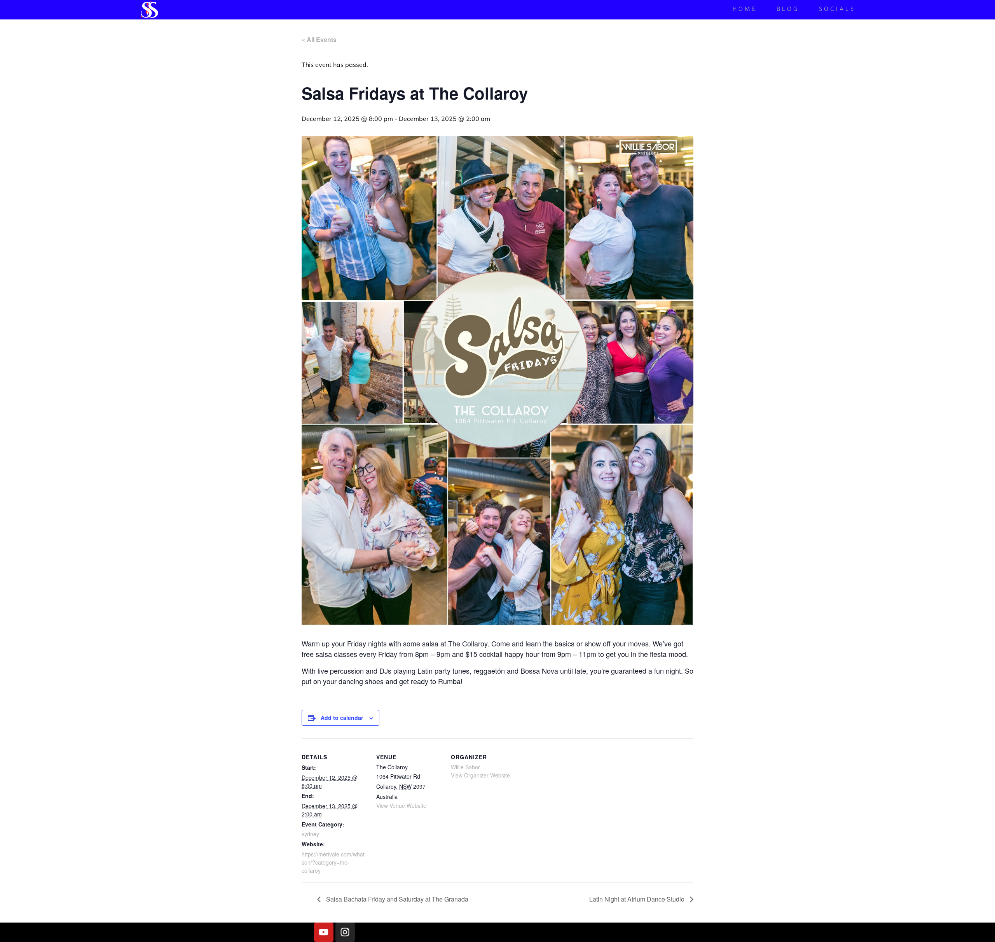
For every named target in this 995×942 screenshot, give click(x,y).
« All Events (319, 39)
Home (745, 10)
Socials (837, 10)
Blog (788, 10)
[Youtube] (323, 932)
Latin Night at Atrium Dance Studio (637, 899)
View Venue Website (401, 805)
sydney (310, 834)
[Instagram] (345, 932)
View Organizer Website (480, 775)
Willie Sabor (465, 767)
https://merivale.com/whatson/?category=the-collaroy (333, 862)
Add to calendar (342, 717)
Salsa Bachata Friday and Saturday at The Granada (396, 899)
